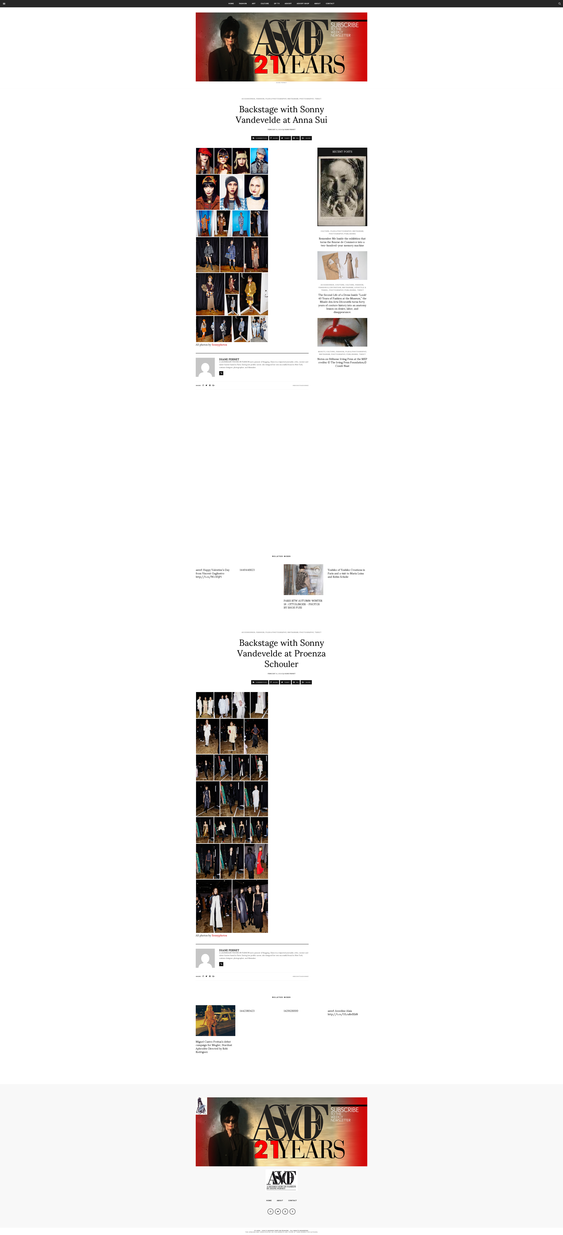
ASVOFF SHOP (303, 3)
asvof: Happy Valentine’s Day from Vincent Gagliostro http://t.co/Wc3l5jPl (212, 573)
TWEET (287, 138)
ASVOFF (288, 3)
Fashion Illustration (329, 287)
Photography (306, 99)
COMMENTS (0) (261, 138)
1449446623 (247, 569)
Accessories (248, 99)
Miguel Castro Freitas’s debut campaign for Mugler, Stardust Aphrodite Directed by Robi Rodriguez (214, 1046)
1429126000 (291, 1010)
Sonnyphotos (219, 344)
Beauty (321, 352)
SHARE (275, 138)
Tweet (318, 99)
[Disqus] (252, 430)
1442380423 (247, 1010)
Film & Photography (275, 99)
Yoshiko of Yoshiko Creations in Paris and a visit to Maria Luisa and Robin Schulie (346, 573)
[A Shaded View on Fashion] (281, 46)
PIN (297, 138)
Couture (339, 285)
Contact (330, 3)
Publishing (350, 234)
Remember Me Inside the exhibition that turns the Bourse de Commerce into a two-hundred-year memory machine (342, 241)
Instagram (292, 99)
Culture (265, 3)
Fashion (243, 3)
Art (254, 3)
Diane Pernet (289, 129)
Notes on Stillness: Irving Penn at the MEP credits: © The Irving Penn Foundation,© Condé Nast (342, 362)
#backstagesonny (301, 385)
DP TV (277, 3)
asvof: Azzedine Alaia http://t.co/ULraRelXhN (343, 1012)
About (317, 3)
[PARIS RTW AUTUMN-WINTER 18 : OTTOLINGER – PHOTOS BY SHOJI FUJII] (303, 579)
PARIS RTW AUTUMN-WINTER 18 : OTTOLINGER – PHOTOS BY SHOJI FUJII (303, 604)
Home (231, 3)
